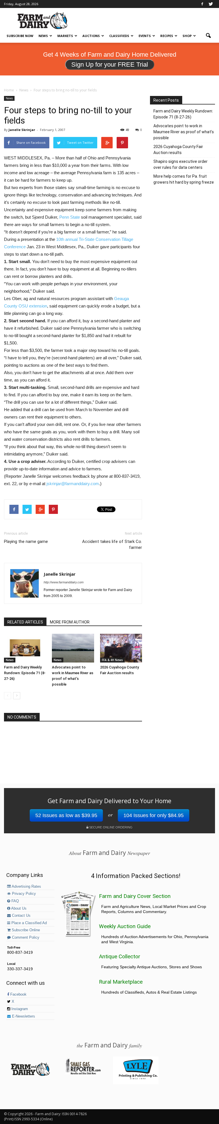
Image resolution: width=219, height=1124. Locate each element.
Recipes (166, 36)
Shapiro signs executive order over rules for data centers (180, 164)
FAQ (14, 901)
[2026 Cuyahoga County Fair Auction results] (121, 648)
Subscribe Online (25, 930)
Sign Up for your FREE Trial (109, 64)
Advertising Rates (26, 887)
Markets (65, 36)
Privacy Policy (23, 894)
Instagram (19, 1009)
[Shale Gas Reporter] (83, 1073)
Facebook (18, 994)
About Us (18, 908)
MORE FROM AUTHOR (70, 622)
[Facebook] (202, 4)
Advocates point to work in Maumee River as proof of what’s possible (183, 132)
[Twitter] (210, 4)
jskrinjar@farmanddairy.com (72, 483)
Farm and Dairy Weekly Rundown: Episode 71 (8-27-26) (25, 673)
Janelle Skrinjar (22, 130)
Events (145, 36)
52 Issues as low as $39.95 (66, 815)
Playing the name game (26, 541)
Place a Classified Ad (28, 923)
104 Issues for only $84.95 (153, 815)
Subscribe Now (20, 36)
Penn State (69, 217)
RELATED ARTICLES (25, 622)
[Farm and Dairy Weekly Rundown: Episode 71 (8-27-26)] (25, 648)
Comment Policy (25, 938)
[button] (208, 36)
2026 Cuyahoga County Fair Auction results (178, 149)
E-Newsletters (23, 1016)
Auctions (91, 36)
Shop (187, 36)
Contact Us (21, 916)
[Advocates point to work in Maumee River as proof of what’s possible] (73, 648)
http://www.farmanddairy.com (64, 582)
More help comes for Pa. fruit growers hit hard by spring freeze (183, 179)
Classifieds (119, 36)
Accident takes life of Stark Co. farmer (112, 544)
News (43, 36)
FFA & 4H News (112, 660)
